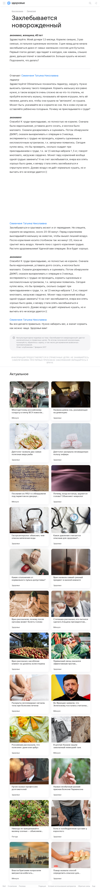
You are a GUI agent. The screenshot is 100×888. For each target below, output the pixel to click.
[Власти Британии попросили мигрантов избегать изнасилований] (29, 861)
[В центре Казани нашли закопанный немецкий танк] (70, 736)
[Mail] (8, 3)
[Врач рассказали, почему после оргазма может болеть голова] (29, 610)
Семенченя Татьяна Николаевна (39, 75)
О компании (12, 886)
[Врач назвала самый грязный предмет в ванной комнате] (70, 568)
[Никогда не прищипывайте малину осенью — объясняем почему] (29, 819)
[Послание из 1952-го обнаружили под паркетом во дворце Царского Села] (29, 484)
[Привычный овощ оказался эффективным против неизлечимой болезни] (70, 652)
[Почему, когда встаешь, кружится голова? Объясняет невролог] (70, 484)
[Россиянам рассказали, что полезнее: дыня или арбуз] (29, 736)
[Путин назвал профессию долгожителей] (29, 777)
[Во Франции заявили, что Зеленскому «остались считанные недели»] (70, 694)
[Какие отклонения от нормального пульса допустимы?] (29, 568)
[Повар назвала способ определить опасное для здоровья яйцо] (70, 861)
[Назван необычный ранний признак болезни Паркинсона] (70, 777)
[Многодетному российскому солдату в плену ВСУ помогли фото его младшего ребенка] (29, 401)
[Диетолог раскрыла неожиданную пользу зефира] (70, 443)
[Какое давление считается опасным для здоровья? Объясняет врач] (70, 526)
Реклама (22, 886)
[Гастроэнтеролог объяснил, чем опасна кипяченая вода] (29, 526)
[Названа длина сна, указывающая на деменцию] (70, 401)
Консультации (17, 11)
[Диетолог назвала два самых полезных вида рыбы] (29, 443)
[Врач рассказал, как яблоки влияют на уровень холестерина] (29, 652)
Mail (4, 886)
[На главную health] (17, 3)
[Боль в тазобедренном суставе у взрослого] (70, 819)
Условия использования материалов (62, 886)
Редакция (42, 886)
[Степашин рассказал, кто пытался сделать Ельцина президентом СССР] (70, 610)
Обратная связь (84, 886)
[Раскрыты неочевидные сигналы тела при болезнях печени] (29, 694)
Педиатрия (31, 11)
